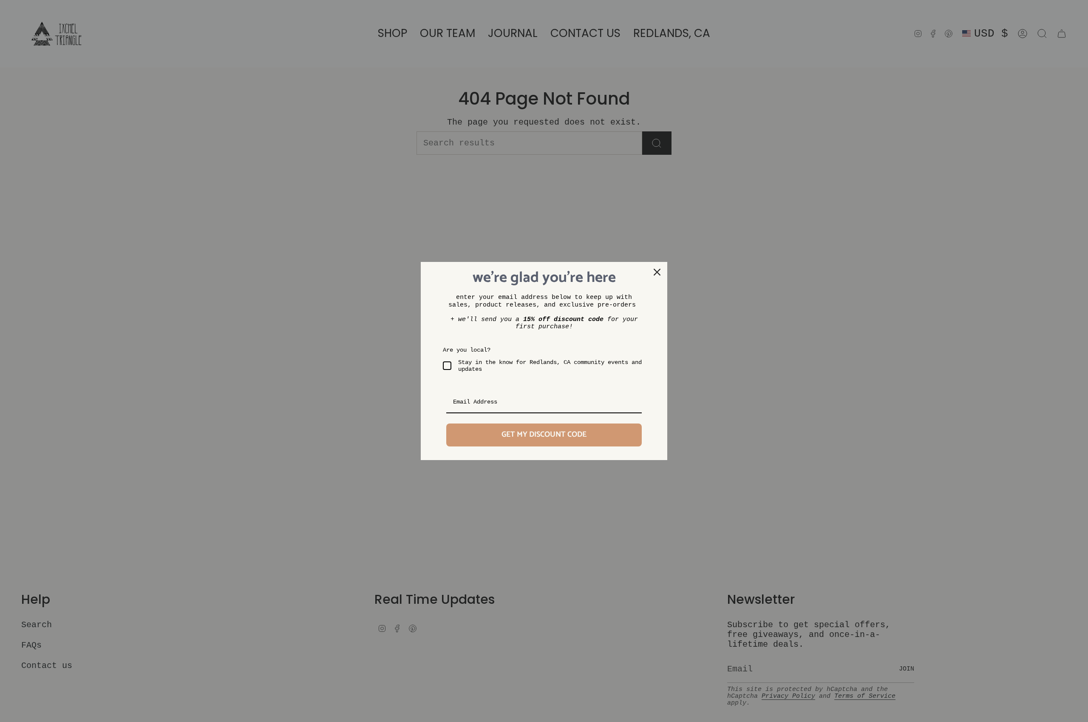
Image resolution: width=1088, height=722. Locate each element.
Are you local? (466, 350)
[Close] (657, 272)
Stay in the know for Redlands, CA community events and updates (550, 366)
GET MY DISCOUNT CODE (544, 434)
